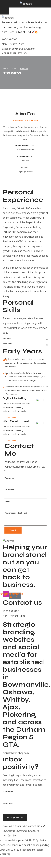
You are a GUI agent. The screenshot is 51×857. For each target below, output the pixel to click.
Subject (7, 501)
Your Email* (8, 803)
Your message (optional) (15, 513)
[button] (47, 3)
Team (13, 69)
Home (5, 69)
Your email (9, 489)
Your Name (8, 791)
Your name (9, 478)
